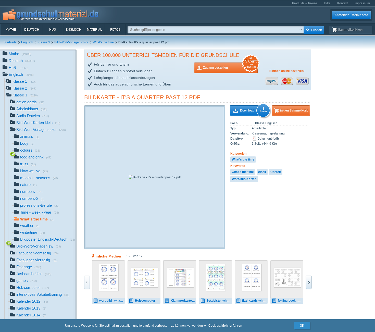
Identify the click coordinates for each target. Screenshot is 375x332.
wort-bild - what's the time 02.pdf (112, 300)
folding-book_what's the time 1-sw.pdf (290, 300)
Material (94, 29)
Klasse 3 (44, 42)
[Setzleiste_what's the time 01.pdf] (216, 277)
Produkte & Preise (304, 3)
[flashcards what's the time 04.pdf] (251, 277)
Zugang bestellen (230, 66)
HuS (52, 29)
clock (262, 172)
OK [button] (302, 325)
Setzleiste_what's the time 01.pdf (219, 300)
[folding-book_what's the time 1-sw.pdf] (287, 277)
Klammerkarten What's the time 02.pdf (183, 300)
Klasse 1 (24, 81)
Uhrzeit (275, 172)
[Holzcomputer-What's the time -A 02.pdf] (144, 277)
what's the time (243, 172)
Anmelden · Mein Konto (351, 15)
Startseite (10, 42)
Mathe (11, 29)
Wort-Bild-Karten (244, 179)
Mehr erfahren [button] (231, 325)
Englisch (73, 29)
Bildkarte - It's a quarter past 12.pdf (142, 97)
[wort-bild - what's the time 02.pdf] (109, 277)
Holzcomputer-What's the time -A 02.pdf (147, 300)
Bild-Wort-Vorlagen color (71, 42)
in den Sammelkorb (294, 110)
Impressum (362, 3)
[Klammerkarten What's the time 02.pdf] (180, 277)
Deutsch (31, 29)
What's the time (103, 42)
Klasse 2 (24, 88)
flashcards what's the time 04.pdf (255, 300)
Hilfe (327, 3)
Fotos (115, 29)
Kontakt (342, 3)
